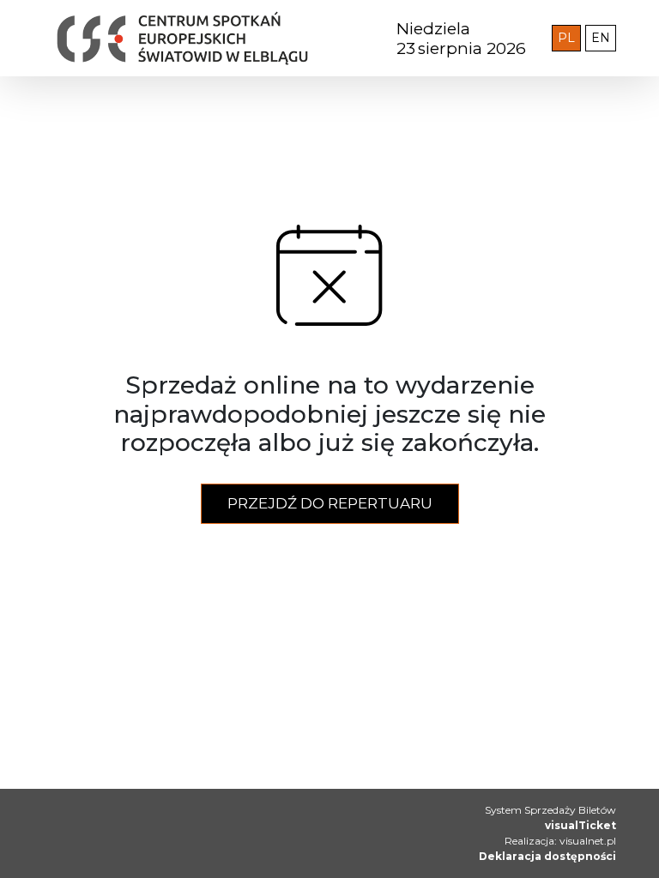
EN (603, 37)
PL (569, 37)
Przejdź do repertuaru (329, 503)
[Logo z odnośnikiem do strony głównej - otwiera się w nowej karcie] (182, 38)
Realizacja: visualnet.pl (560, 840)
